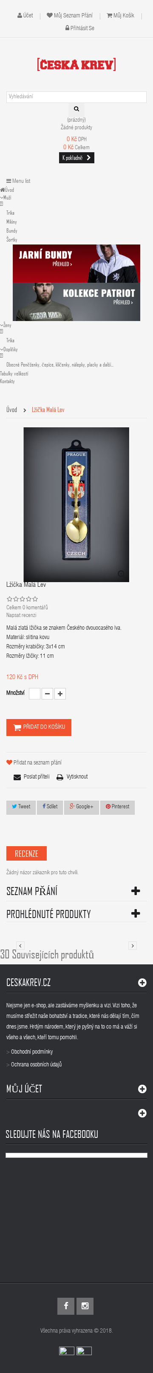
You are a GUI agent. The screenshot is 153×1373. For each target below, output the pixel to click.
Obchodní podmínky (32, 1052)
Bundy (11, 230)
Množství (15, 693)
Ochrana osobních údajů (36, 1065)
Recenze (26, 853)
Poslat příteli (37, 777)
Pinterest (119, 807)
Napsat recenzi (21, 616)
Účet (28, 16)
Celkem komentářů (27, 608)
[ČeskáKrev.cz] (76, 64)
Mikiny (11, 221)
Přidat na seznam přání (38, 763)
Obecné (59, 364)
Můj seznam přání (73, 16)
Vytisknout (77, 777)
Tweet (23, 807)
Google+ (84, 807)
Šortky (11, 239)
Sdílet (51, 807)
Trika (10, 212)
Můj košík (123, 16)
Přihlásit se (82, 29)
